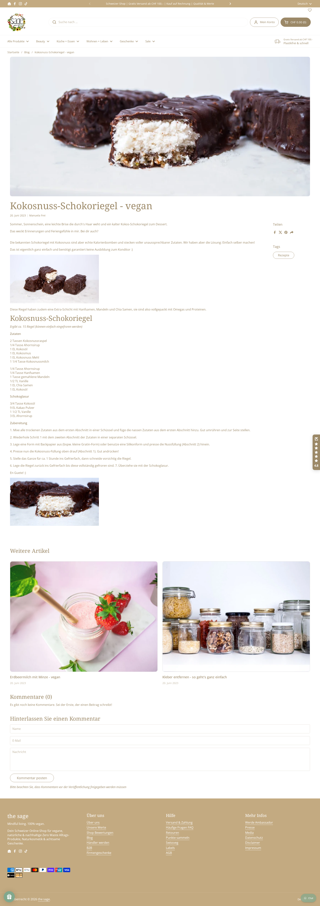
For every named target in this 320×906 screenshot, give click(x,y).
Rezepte (283, 255)
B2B (89, 848)
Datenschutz (254, 838)
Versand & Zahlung (179, 822)
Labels (170, 848)
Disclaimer (252, 843)
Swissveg (172, 843)
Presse (250, 827)
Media (249, 833)
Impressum (253, 848)
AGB (169, 853)
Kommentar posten (32, 778)
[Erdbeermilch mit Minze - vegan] (84, 616)
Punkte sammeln (177, 838)
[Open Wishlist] (310, 11)
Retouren (172, 833)
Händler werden (98, 843)
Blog (27, 52)
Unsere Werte (96, 827)
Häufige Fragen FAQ (179, 827)
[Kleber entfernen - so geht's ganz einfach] (236, 616)
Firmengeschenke (99, 853)
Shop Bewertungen (100, 833)
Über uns (93, 822)
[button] (296, 22)
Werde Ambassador (259, 822)
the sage (44, 899)
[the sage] (16, 22)
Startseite (13, 52)
